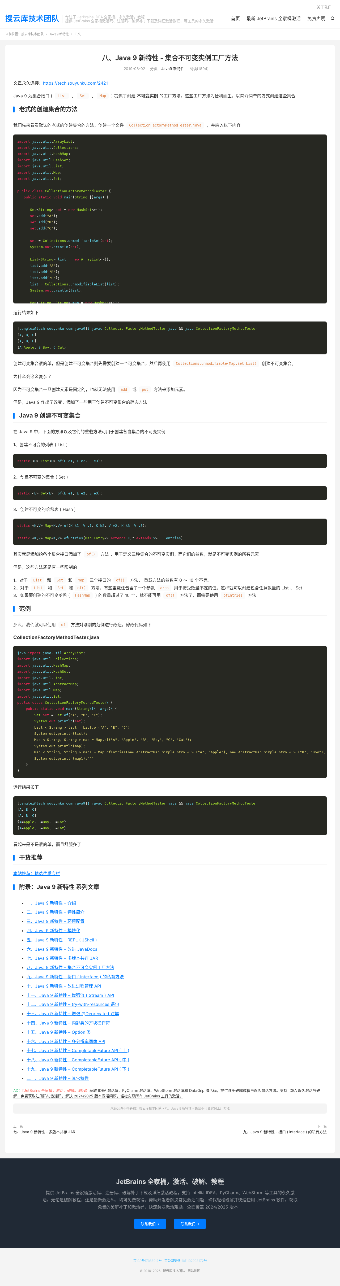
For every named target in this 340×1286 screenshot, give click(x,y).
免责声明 (316, 18)
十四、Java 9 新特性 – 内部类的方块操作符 (68, 1023)
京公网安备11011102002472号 (185, 1261)
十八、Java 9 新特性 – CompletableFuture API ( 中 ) (78, 1059)
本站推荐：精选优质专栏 (36, 873)
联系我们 (150, 1224)
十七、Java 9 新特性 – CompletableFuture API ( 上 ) (78, 1050)
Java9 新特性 (59, 34)
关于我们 (324, 7)
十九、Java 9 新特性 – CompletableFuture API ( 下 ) (78, 1069)
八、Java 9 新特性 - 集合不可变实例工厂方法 (170, 58)
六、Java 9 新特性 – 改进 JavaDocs (62, 949)
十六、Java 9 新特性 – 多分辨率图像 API (66, 1041)
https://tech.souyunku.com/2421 (75, 83)
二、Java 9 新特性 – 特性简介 (55, 912)
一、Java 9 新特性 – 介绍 (51, 903)
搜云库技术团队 (32, 19)
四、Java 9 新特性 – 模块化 (53, 930)
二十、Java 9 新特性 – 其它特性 (58, 1078)
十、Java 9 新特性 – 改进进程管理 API (64, 986)
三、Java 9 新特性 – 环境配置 (55, 921)
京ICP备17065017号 (147, 1261)
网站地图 (194, 1271)
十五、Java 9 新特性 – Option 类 (59, 1032)
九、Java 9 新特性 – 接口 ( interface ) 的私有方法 (75, 976)
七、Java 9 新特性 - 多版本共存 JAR (44, 1131)
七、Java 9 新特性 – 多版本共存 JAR (62, 958)
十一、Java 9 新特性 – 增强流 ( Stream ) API (70, 995)
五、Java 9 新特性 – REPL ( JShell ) (62, 939)
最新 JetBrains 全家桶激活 (273, 18)
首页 (235, 18)
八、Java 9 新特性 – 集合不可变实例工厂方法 (70, 967)
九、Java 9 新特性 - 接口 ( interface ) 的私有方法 (285, 1131)
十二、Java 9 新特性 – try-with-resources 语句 (73, 1004)
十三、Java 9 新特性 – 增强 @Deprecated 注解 (73, 1013)
